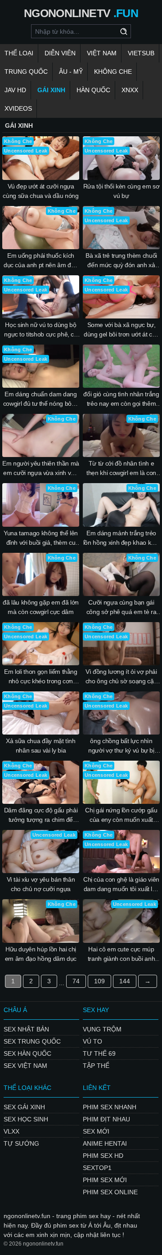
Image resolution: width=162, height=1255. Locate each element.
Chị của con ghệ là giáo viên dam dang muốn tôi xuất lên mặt (121, 885)
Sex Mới (96, 1131)
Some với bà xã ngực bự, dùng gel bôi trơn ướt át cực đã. (121, 330)
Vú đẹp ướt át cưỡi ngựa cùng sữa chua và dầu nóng (40, 191)
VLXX (11, 1131)
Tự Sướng (21, 1143)
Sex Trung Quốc (32, 1041)
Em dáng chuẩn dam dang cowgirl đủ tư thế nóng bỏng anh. (41, 399)
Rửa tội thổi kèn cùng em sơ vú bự (121, 191)
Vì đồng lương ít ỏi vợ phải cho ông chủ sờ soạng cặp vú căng (122, 677)
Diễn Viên (60, 53)
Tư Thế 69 (99, 1053)
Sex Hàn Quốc (27, 1053)
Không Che (113, 71)
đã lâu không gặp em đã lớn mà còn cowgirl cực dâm (41, 607)
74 (76, 981)
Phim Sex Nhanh (109, 1107)
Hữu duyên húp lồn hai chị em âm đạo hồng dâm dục (40, 954)
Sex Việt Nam (25, 1065)
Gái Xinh (51, 90)
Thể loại (18, 53)
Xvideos (18, 108)
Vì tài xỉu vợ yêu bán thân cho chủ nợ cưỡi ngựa (41, 884)
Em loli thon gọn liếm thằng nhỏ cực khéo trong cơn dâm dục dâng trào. (40, 677)
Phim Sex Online (110, 1192)
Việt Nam (102, 53)
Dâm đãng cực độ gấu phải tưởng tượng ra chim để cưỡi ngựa (41, 816)
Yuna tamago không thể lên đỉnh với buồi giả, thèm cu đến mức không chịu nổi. (41, 538)
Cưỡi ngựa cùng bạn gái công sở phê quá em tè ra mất (121, 608)
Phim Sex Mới (105, 1179)
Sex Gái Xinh (24, 1107)
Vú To (92, 1041)
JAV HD (15, 90)
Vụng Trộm (102, 1029)
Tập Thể (96, 1065)
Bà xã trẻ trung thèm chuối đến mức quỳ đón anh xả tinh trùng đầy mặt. (121, 261)
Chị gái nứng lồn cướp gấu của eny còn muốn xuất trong (121, 816)
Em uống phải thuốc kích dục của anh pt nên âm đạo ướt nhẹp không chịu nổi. (41, 261)
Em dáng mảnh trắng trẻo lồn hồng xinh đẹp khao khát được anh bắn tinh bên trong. (121, 538)
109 (99, 981)
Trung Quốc (26, 71)
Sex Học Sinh (26, 1119)
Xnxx (130, 90)
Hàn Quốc (93, 90)
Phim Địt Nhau (106, 1119)
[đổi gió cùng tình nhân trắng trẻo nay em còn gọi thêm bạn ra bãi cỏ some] (121, 366)
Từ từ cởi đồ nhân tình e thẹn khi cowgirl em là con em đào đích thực (121, 469)
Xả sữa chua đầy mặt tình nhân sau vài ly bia (41, 745)
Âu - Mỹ (71, 71)
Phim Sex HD (103, 1155)
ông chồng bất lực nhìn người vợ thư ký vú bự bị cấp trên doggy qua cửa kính (121, 746)
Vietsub (141, 53)
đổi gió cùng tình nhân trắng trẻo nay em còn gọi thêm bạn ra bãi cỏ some (121, 399)
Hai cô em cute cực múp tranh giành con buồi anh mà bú (121, 955)
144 (124, 981)
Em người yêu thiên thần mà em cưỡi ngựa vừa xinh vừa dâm (40, 469)
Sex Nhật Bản (26, 1029)
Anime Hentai (105, 1143)
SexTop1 (97, 1167)
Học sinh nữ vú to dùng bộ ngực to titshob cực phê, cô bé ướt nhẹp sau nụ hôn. (40, 330)
